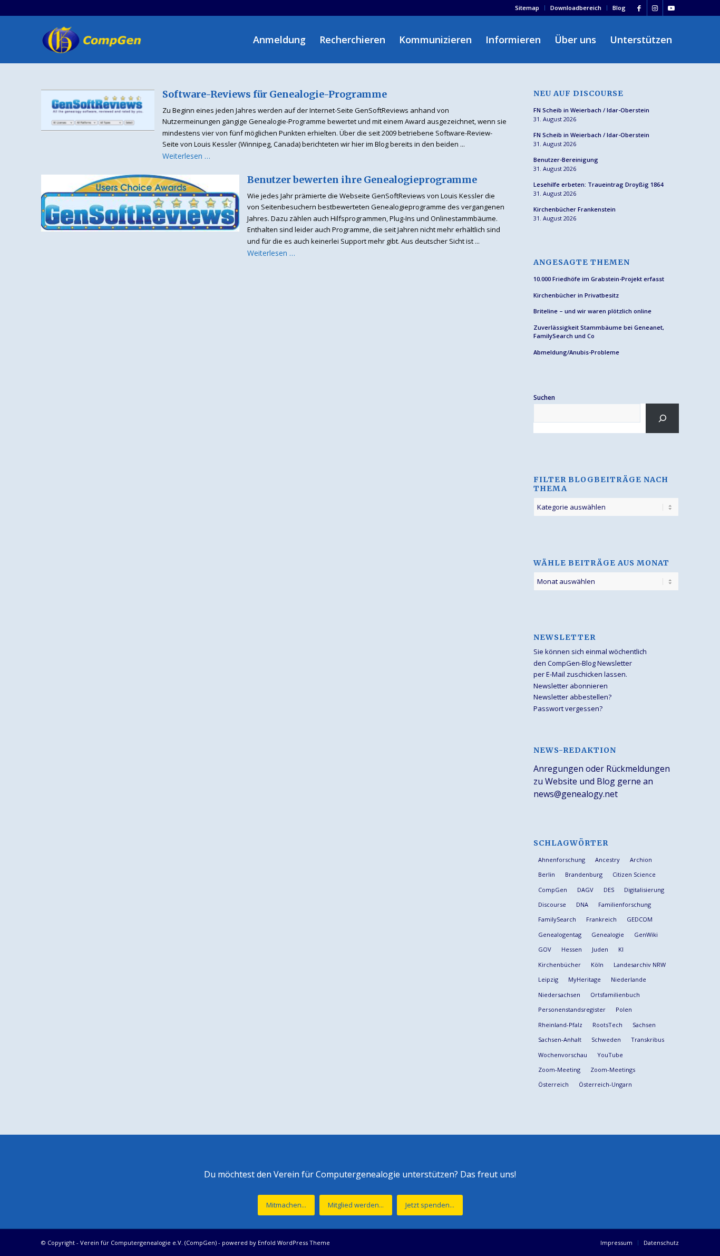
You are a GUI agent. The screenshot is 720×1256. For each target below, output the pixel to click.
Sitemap (527, 8)
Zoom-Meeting (559, 1069)
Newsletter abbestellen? (572, 697)
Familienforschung (624, 904)
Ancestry (607, 860)
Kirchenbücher (559, 965)
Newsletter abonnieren (570, 686)
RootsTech (607, 1025)
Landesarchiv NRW (640, 965)
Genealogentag (559, 934)
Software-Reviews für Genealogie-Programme (274, 94)
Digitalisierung (644, 890)
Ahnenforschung (561, 860)
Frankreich (601, 919)
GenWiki (646, 934)
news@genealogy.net (575, 794)
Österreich (553, 1084)
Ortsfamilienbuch (615, 995)
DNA (582, 904)
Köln (597, 965)
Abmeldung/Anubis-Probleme (576, 352)
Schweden (606, 1039)
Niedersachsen (559, 995)
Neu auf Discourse (578, 93)
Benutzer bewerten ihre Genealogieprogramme (362, 180)
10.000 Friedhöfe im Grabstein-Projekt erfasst (598, 279)
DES (609, 890)
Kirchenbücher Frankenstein (574, 209)
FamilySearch (557, 919)
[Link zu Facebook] (639, 8)
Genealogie (607, 934)
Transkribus (647, 1039)
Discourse (552, 904)
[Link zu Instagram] (655, 8)
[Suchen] (662, 418)
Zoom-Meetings (612, 1069)
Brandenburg (583, 874)
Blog (619, 8)
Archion (641, 860)
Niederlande (628, 979)
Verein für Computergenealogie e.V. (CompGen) (148, 1243)
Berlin (546, 874)
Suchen (544, 397)
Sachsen (644, 1025)
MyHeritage (584, 979)
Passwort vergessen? (567, 708)
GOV (544, 949)
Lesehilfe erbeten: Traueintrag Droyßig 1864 (598, 184)
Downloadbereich (575, 8)
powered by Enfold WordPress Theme (276, 1243)
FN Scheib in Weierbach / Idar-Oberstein (591, 110)
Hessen (571, 949)
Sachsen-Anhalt (559, 1039)
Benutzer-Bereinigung (565, 160)
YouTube (610, 1055)
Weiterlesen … (186, 156)
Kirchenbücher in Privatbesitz (576, 295)
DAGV (585, 890)
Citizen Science (634, 874)
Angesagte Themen (581, 262)
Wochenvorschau (562, 1055)
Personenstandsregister (572, 1009)
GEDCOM (640, 919)
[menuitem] (527, 8)
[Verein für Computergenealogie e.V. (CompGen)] (92, 39)
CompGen (552, 890)
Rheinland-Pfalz (560, 1025)
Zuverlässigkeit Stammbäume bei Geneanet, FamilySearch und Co (598, 331)
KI (621, 949)
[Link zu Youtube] (671, 8)
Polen (624, 1009)
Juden (600, 949)
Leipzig (548, 979)
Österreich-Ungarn (605, 1084)
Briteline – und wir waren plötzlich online (592, 311)
